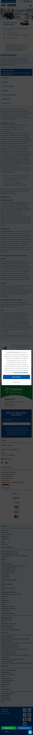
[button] (16, 382)
